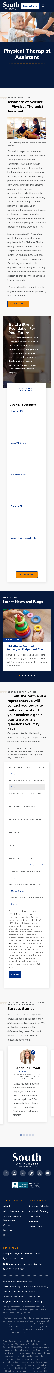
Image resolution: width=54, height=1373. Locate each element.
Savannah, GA (19, 474)
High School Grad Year (24, 872)
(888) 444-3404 (15, 1269)
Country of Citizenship (24, 885)
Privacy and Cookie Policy (36, 1286)
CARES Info (35, 1216)
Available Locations (25, 389)
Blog (5, 1235)
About (6, 1206)
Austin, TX (17, 411)
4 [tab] (28, 675)
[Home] (11, 6)
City (11, 846)
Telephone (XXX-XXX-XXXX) (26, 820)
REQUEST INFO (18, 303)
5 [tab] (31, 675)
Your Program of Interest (26, 781)
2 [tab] (22, 675)
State (31, 859)
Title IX (34, 1291)
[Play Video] (27, 128)
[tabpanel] (27, 488)
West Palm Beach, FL (23, 538)
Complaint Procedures (13, 1296)
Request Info (30, 5)
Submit (15, 974)
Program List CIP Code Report (17, 1301)
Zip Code (14, 859)
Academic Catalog (38, 1211)
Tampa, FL (17, 506)
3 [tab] (25, 675)
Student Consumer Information (17, 1281)
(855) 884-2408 (15, 1258)
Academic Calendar (39, 1206)
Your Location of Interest (27, 768)
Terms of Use (34, 1296)
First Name (16, 794)
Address (14, 833)
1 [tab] (19, 675)
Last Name (34, 794)
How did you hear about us (27, 898)
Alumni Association (13, 1211)
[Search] (43, 6)
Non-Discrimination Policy (15, 1291)
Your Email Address (22, 807)
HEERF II (33, 1221)
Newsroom (9, 1230)
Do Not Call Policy (11, 1286)
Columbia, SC (18, 443)
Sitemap (38, 1301)
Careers (7, 1225)
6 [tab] (34, 675)
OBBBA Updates (38, 1226)
